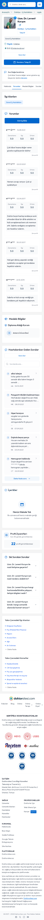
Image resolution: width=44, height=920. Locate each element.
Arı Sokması (11, 645)
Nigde (9, 44)
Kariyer (30, 811)
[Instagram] (24, 917)
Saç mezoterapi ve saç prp (17, 675)
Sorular (38, 86)
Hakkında (7, 86)
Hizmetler (5, 813)
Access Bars (11, 638)
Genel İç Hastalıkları (13, 102)
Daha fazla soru (20, 478)
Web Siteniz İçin (30, 807)
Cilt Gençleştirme (13, 668)
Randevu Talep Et (24, 62)
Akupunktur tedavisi (14, 679)
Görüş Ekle (22, 120)
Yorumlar (16, 86)
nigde (39, 12)
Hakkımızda (6, 827)
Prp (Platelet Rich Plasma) (16, 630)
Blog (12, 704)
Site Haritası (6, 846)
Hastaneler (6, 817)
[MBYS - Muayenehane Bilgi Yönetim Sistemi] (13, 736)
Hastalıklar (6, 810)
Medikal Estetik (12, 664)
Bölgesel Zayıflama (14, 626)
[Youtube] (28, 917)
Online (19, 704)
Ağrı (8, 641)
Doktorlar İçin (29, 803)
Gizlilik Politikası (8, 835)
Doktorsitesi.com (8, 854)
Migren (9, 634)
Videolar (4, 704)
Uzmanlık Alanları (8, 807)
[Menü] (39, 4)
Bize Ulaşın (6, 831)
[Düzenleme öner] (20, 25)
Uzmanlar (5, 803)
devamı (24, 78)
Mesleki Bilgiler (28, 86)
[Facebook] (16, 917)
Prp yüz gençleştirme (15, 672)
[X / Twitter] (20, 917)
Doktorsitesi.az (8, 858)
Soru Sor (22, 55)
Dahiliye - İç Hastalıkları (23, 12)
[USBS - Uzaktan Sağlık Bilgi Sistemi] (31, 736)
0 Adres (16, 44)
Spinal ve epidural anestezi (17, 683)
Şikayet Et (35, 155)
